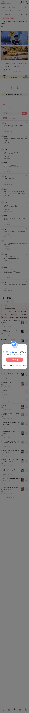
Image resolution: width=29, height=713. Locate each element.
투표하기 (14, 360)
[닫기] (24, 346)
